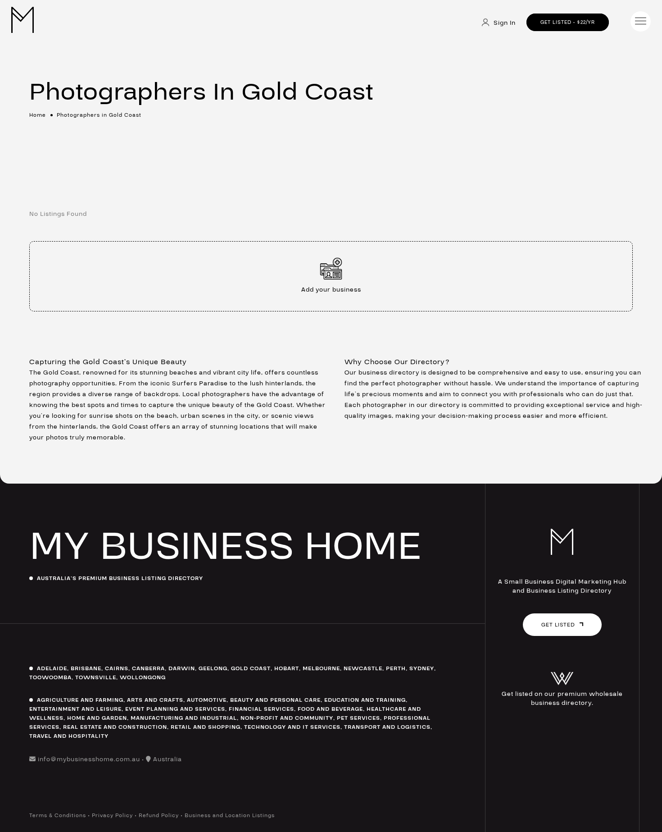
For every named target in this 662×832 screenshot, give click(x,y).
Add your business (331, 290)
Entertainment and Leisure (75, 709)
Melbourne (321, 668)
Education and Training (365, 700)
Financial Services (261, 709)
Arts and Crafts (155, 700)
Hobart (286, 668)
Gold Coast (251, 668)
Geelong (213, 668)
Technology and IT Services (292, 727)
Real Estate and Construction (115, 727)
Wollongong (143, 677)
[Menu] (640, 21)
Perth (396, 668)
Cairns (116, 668)
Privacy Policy (112, 815)
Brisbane (86, 668)
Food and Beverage (330, 709)
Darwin (181, 668)
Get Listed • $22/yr (567, 22)
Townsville (95, 677)
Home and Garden (97, 718)
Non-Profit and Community (286, 718)
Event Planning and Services (175, 709)
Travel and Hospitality (69, 736)
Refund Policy (159, 815)
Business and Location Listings (230, 815)
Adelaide (52, 668)
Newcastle (363, 668)
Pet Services (358, 718)
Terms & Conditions (57, 815)
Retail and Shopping (205, 727)
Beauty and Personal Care (275, 700)
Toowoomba (50, 677)
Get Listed (558, 624)
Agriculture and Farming (80, 700)
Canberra (148, 668)
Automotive (207, 700)
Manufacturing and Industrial (184, 718)
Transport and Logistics (387, 727)
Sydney (421, 668)
